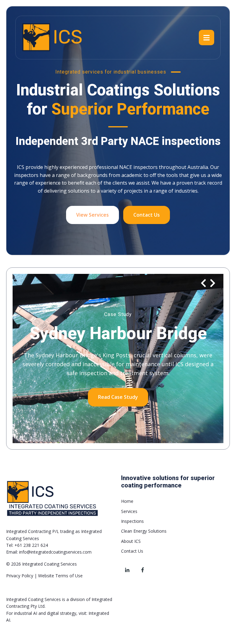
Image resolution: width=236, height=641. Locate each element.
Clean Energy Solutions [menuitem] (144, 531)
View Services (92, 214)
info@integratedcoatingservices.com (55, 552)
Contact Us (146, 214)
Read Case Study (118, 397)
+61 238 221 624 (31, 545)
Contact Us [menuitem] (132, 551)
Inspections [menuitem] (132, 521)
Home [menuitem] (127, 501)
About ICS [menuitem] (131, 541)
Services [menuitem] (129, 511)
